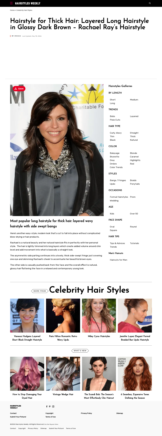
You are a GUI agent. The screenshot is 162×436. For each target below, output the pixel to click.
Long (112, 103)
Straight (134, 133)
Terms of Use (51, 417)
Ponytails (135, 184)
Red (132, 163)
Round (133, 226)
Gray (112, 160)
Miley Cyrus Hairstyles (99, 336)
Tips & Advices (117, 243)
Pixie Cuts (115, 120)
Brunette (114, 156)
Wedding (114, 200)
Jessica (17, 36)
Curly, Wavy (116, 133)
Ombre (113, 163)
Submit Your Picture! (18, 417)
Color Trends (116, 167)
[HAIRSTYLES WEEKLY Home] (26, 407)
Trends (113, 247)
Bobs (112, 116)
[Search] (150, 3)
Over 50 (134, 213)
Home (12, 10)
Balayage (114, 153)
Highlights (135, 160)
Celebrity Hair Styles (24, 10)
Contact (13, 413)
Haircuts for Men (118, 260)
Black (113, 140)
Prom (133, 197)
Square (113, 230)
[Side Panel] (12, 3)
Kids (112, 213)
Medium (134, 99)
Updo (112, 184)
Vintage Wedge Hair (63, 394)
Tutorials (134, 243)
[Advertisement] (81, 56)
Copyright (49, 413)
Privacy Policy (86, 413)
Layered (134, 116)
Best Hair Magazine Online (51, 424)
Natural (134, 140)
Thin (112, 136)
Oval (112, 226)
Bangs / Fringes (118, 180)
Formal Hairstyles (119, 197)
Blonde (133, 153)
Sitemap (119, 413)
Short (113, 99)
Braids (133, 180)
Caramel (134, 156)
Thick (133, 136)
